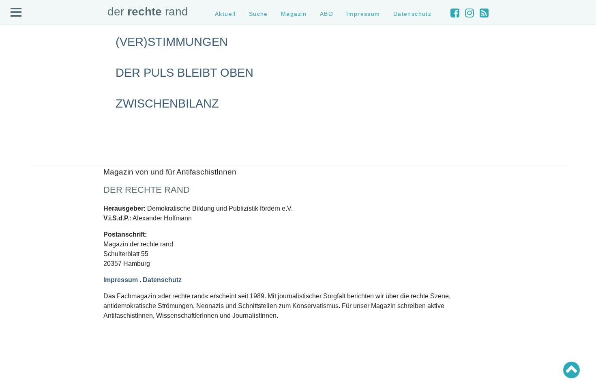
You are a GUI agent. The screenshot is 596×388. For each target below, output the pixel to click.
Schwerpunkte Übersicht (36, 148)
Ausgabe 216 (23, 266)
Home (15, 59)
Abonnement (23, 95)
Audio (14, 88)
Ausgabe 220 (23, 238)
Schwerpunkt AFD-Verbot (37, 156)
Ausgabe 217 (23, 259)
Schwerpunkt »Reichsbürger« (42, 184)
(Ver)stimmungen (172, 41)
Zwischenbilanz (167, 103)
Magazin (18, 81)
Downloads (21, 102)
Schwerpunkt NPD (29, 192)
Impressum (21, 110)
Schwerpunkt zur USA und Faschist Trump (58, 163)
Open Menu (16, 12)
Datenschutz (23, 117)
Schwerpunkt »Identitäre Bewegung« (51, 170)
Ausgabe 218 (23, 252)
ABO (326, 14)
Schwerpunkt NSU (29, 177)
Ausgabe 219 (23, 245)
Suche (15, 74)
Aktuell (16, 66)
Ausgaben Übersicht (32, 223)
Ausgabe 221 (23, 230)
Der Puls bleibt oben (184, 72)
